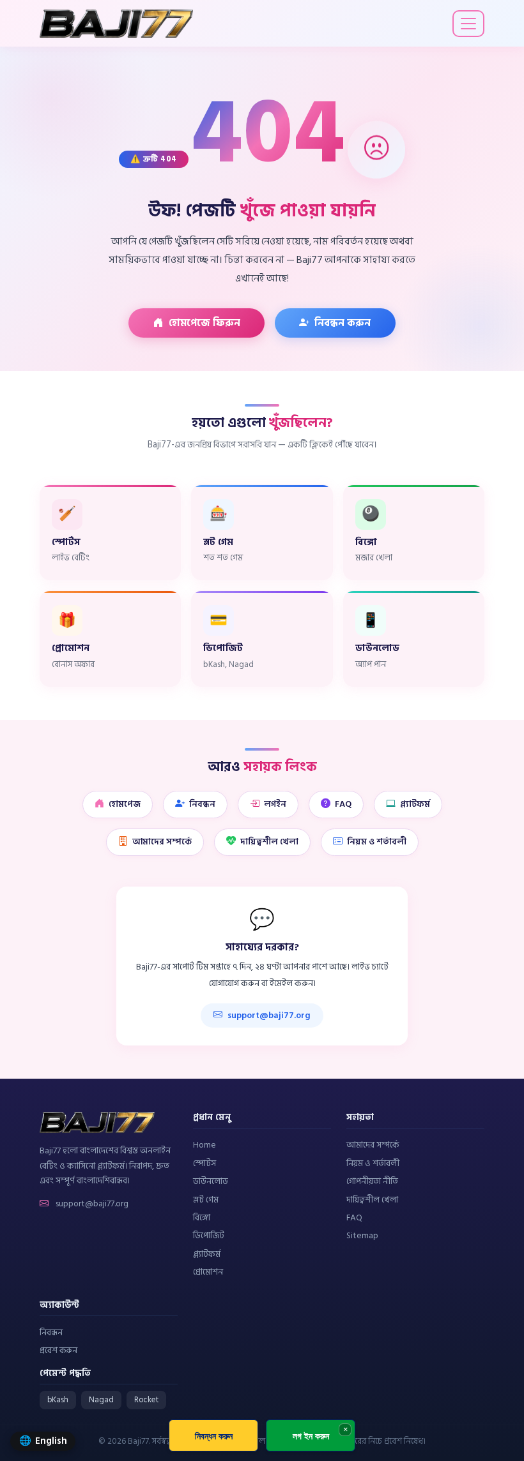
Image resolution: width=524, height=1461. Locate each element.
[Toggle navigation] (468, 23)
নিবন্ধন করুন (342, 323)
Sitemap (362, 1235)
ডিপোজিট (208, 1235)
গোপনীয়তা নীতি (372, 1181)
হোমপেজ (125, 804)
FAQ (343, 804)
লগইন (275, 804)
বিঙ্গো (201, 1217)
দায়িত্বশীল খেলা (269, 842)
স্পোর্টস (204, 1163)
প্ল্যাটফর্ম (415, 804)
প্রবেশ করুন (58, 1350)
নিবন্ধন (202, 804)
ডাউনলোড (210, 1181)
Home (204, 1145)
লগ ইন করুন (311, 1436)
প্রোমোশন (208, 1272)
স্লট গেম (206, 1200)
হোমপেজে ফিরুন (204, 323)
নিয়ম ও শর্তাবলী (376, 842)
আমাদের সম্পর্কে (162, 842)
